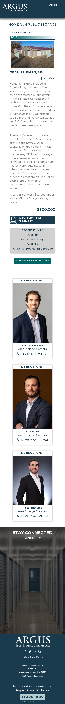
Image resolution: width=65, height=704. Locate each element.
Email (44, 353)
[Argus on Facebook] (25, 651)
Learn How (32, 697)
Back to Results (23, 32)
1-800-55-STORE (32, 657)
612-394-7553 (28, 439)
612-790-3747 (28, 516)
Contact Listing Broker (32, 260)
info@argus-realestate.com (33, 675)
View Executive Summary (30, 220)
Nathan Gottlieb (32, 345)
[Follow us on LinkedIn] (35, 651)
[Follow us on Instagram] (39, 651)
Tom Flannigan (32, 507)
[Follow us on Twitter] (30, 651)
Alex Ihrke (32, 431)
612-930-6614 (28, 353)
